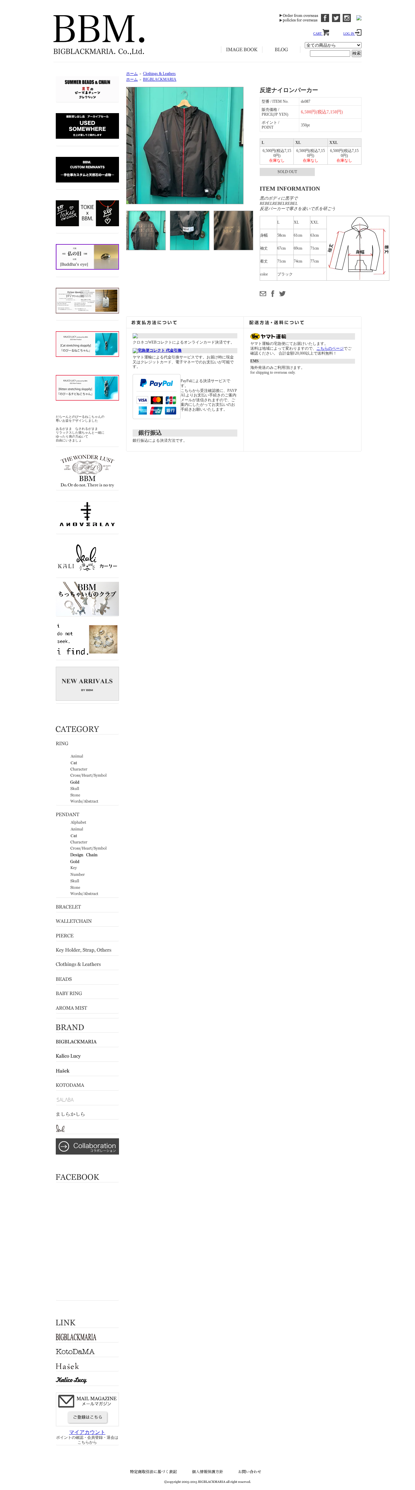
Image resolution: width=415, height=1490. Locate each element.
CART (318, 33)
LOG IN (349, 33)
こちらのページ (330, 348)
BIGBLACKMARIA (159, 79)
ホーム (132, 73)
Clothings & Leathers (159, 73)
